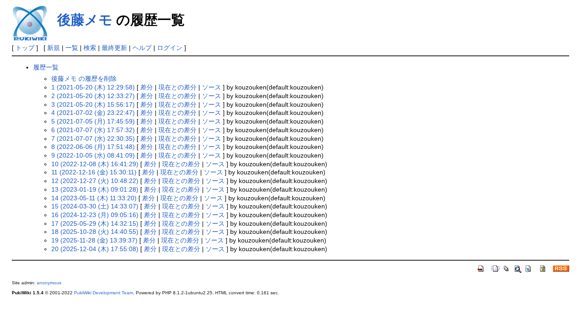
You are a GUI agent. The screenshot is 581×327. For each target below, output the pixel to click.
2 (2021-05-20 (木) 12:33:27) (93, 95)
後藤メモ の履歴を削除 (84, 78)
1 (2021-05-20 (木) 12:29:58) (93, 87)
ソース (211, 87)
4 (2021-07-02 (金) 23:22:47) (93, 112)
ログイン (169, 47)
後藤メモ (85, 19)
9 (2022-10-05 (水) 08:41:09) (93, 155)
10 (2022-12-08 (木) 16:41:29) (94, 164)
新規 (53, 47)
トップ (24, 47)
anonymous (49, 282)
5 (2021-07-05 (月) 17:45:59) (93, 121)
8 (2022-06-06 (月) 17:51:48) (93, 146)
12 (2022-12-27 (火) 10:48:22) (94, 180)
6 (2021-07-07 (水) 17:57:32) (93, 130)
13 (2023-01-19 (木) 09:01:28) (94, 189)
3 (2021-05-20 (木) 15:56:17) (93, 104)
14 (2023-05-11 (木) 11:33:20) (94, 198)
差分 (146, 87)
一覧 (71, 47)
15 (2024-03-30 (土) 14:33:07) (94, 206)
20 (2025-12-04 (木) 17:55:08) (94, 249)
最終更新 (114, 47)
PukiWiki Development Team (103, 292)
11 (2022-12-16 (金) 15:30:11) (94, 172)
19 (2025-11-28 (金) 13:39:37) (94, 240)
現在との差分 (177, 87)
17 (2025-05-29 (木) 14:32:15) (94, 223)
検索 (90, 47)
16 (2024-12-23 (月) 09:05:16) (94, 214)
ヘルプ (142, 47)
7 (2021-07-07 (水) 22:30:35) (93, 138)
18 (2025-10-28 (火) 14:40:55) (94, 231)
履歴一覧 (46, 67)
